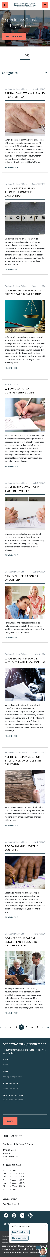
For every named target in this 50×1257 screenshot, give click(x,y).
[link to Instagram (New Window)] (14, 1215)
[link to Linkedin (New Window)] (30, 1215)
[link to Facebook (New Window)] (6, 1215)
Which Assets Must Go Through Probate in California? (20, 192)
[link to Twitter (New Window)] (22, 1215)
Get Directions (9, 1204)
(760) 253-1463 (13, 1165)
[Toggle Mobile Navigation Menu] (45, 5)
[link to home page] (25, 5)
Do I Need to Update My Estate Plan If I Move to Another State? (21, 942)
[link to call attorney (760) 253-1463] (5, 5)
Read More (11, 167)
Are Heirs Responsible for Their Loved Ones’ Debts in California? (23, 761)
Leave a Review (10, 1198)
